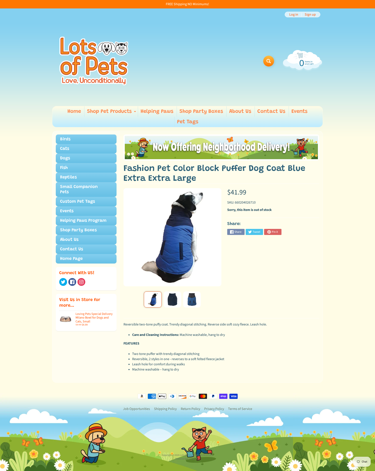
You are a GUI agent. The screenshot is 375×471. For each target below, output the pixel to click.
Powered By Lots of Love (187, 458)
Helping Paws (157, 111)
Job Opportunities (136, 408)
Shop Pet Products (112, 113)
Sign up (310, 14)
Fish (64, 168)
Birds (65, 139)
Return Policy (190, 408)
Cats (64, 149)
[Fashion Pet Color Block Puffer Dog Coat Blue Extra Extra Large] (152, 299)
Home (74, 111)
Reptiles (68, 177)
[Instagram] (81, 282)
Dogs (65, 158)
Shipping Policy (165, 408)
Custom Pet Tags (77, 201)
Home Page (71, 259)
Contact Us (271, 111)
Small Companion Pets (79, 189)
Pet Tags (187, 122)
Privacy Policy (214, 408)
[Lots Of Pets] (94, 61)
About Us (240, 111)
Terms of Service (240, 408)
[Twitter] (63, 282)
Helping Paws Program (83, 221)
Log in (293, 14)
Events (299, 111)
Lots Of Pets (186, 455)
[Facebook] (72, 282)
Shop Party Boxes (201, 111)
